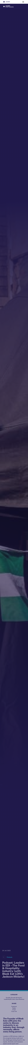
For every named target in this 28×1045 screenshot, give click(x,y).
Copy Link (14, 1011)
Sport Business (20, 999)
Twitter (14, 1008)
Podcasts (9, 957)
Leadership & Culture (9, 999)
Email (13, 1009)
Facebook (14, 1006)
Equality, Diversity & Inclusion (14, 997)
